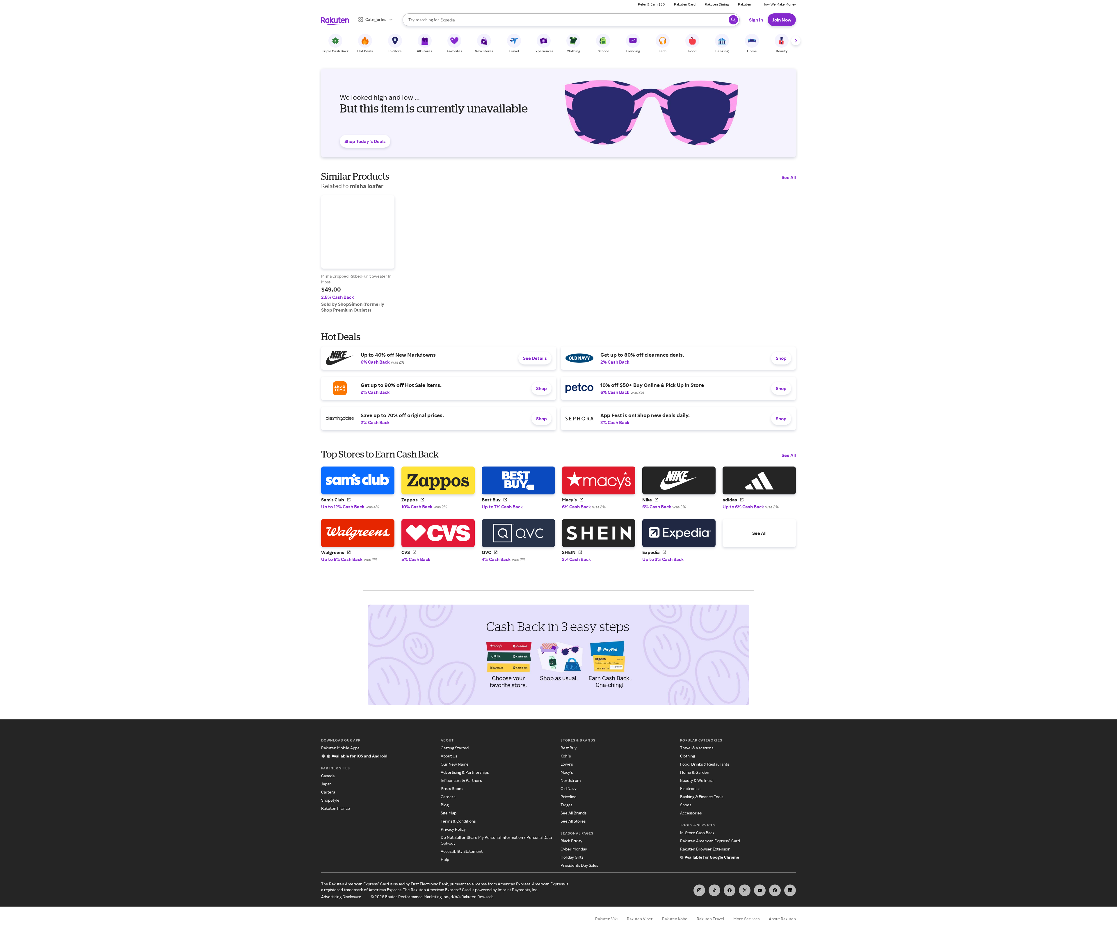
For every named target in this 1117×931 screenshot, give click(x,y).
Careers (448, 796)
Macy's (567, 772)
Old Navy (569, 788)
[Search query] (733, 19)
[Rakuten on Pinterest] (775, 890)
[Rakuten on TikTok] (714, 890)
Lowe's (567, 764)
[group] (357, 254)
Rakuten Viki (606, 918)
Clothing (687, 755)
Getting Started (455, 747)
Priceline (569, 796)
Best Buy (569, 747)
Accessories (691, 812)
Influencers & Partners (461, 780)
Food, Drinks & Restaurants (704, 764)
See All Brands (573, 812)
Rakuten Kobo (674, 918)
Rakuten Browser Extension (705, 848)
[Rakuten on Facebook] (729, 890)
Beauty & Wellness (696, 780)
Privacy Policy (453, 829)
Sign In (756, 20)
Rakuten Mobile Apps (340, 747)
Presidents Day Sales (579, 865)
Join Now (781, 20)
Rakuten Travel (710, 918)
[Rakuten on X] (744, 890)
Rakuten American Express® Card (710, 840)
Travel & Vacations (696, 747)
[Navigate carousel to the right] (796, 40)
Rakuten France (335, 808)
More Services (746, 918)
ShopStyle (330, 800)
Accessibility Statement (462, 851)
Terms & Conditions (458, 821)
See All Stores (573, 821)
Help (445, 859)
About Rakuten (782, 918)
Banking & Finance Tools (701, 796)
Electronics (690, 788)
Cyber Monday (574, 848)
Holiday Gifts (572, 857)
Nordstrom (571, 780)
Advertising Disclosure (341, 896)
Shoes (685, 804)
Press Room (452, 788)
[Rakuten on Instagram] (699, 890)
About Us (449, 755)
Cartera (328, 791)
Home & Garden (694, 772)
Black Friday (571, 840)
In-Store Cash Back (697, 832)
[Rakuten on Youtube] (760, 890)
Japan (326, 783)
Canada (328, 775)
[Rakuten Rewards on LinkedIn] (790, 890)
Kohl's (566, 755)
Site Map (448, 812)
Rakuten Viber (640, 918)
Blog (445, 804)
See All (789, 177)
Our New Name (455, 764)
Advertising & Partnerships (465, 772)
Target (566, 804)
